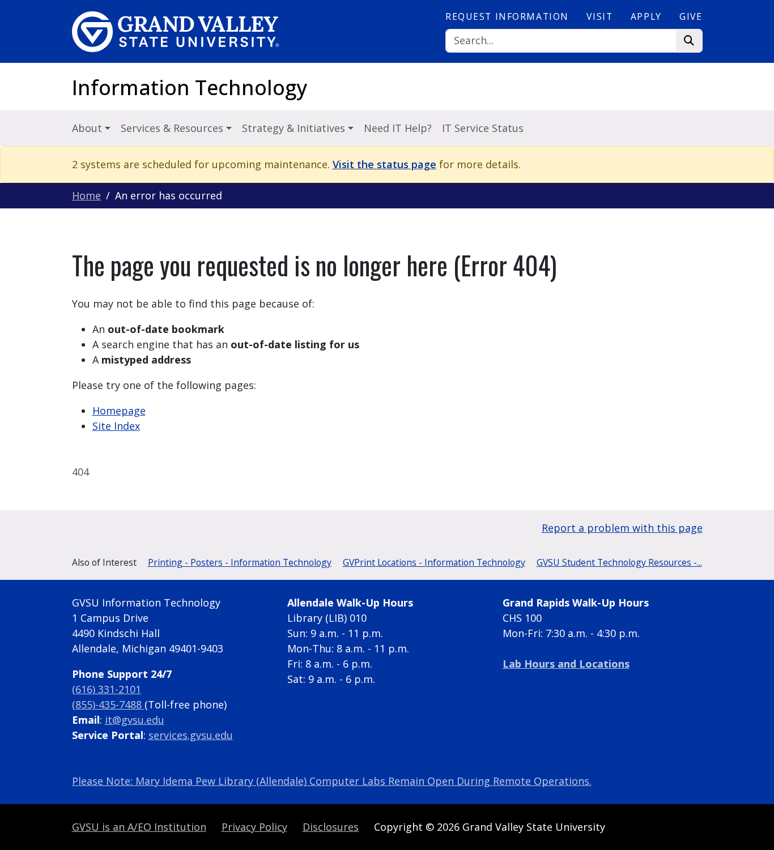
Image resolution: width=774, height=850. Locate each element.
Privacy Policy (254, 827)
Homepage (119, 410)
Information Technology (189, 87)
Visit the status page (384, 164)
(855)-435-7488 (108, 704)
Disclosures (331, 827)
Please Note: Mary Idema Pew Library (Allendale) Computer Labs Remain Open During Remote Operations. (332, 781)
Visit (599, 16)
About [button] (88, 128)
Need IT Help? (398, 128)
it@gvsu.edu (134, 720)
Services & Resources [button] (173, 128)
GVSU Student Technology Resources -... (619, 562)
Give (690, 16)
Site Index (116, 426)
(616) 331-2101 (106, 689)
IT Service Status (483, 128)
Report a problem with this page (622, 528)
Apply (646, 16)
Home (86, 195)
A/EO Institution (139, 827)
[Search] (689, 41)
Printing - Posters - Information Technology (239, 562)
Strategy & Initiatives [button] (295, 128)
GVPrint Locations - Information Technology (434, 562)
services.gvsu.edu (190, 735)
